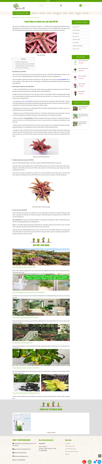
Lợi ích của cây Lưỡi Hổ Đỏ (21, 67)
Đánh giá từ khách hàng (51, 409)
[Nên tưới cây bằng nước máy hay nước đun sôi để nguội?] (41, 282)
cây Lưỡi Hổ (26, 101)
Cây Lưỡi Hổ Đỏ (62, 79)
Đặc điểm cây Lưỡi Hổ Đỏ (21, 62)
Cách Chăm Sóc (57, 13)
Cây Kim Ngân (76, 30)
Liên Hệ (71, 13)
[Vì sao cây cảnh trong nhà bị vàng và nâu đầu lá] (41, 357)
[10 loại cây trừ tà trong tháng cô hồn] (41, 332)
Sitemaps (67, 454)
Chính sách (78, 13)
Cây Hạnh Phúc (76, 39)
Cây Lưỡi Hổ (76, 48)
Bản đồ (65, 13)
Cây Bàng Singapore (78, 45)
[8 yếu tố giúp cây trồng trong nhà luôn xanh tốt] (41, 307)
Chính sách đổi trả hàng (70, 448)
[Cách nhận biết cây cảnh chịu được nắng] (41, 256)
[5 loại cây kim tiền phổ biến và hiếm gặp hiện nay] (41, 382)
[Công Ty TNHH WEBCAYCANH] (18, 6)
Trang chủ (34, 13)
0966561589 (53, 1)
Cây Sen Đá (76, 36)
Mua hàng (85, 13)
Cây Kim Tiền (76, 27)
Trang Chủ (67, 443)
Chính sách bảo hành (70, 446)
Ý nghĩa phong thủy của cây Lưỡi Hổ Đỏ (24, 65)
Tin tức (49, 13)
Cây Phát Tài (76, 33)
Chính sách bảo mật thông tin (71, 451)
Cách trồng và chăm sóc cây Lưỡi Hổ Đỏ (24, 63)
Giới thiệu (42, 13)
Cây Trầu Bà (76, 42)
